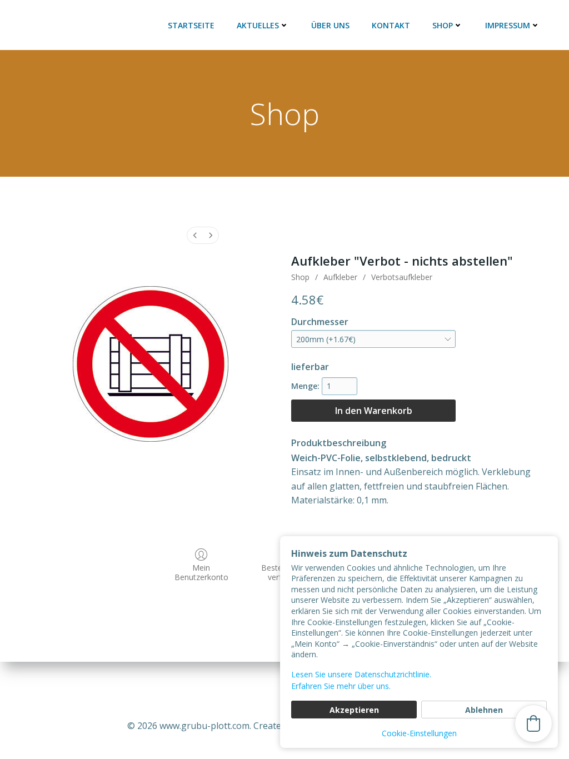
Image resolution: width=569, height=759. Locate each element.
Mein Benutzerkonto (201, 572)
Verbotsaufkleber (401, 277)
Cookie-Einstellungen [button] (419, 733)
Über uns (330, 25)
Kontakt (391, 25)
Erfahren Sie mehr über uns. (341, 686)
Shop (442, 25)
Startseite (191, 25)
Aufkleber (340, 277)
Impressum (507, 25)
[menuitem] (195, 235)
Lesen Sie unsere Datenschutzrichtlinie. (361, 674)
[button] (533, 723)
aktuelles (258, 25)
